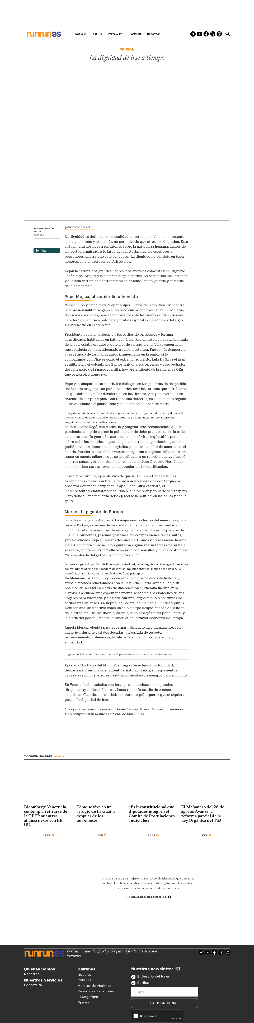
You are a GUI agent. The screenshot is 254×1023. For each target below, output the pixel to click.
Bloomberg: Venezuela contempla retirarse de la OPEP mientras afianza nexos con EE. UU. (45, 816)
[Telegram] (193, 34)
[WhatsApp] (42, 242)
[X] (54, 242)
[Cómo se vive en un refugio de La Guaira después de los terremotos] (100, 785)
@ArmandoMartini (80, 227)
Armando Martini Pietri (44, 230)
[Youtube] (199, 34)
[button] (227, 33)
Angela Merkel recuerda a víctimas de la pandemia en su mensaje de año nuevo (118, 654)
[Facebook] (206, 34)
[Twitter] (212, 34)
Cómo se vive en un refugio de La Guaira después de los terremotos (95, 814)
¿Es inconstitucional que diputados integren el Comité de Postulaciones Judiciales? (152, 814)
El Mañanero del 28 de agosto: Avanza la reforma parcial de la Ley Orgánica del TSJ (202, 814)
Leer (47, 835)
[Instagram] (219, 34)
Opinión (127, 49)
